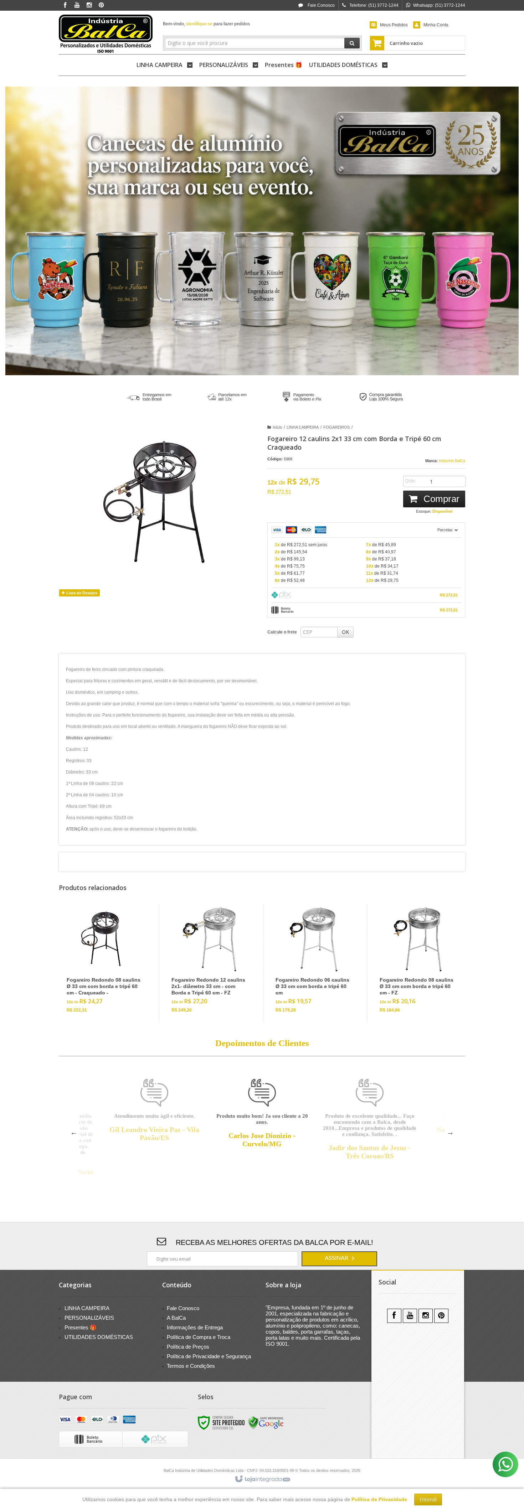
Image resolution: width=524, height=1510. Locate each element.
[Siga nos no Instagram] (89, 5)
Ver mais (109, 989)
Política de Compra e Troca (198, 1337)
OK (345, 632)
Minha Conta (435, 24)
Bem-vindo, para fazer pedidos (206, 23)
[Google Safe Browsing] (266, 1422)
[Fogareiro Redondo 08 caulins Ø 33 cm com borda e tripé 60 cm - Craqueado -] (104, 963)
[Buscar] (352, 43)
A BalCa (176, 1318)
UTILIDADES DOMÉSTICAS (99, 1337)
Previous (73, 1132)
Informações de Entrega (195, 1327)
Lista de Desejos (81, 593)
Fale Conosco (321, 5)
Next (450, 1132)
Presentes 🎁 (81, 1327)
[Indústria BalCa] (106, 34)
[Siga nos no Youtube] (77, 5)
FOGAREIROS (336, 427)
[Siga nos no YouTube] (410, 1316)
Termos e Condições (191, 1366)
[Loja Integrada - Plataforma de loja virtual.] (262, 1479)
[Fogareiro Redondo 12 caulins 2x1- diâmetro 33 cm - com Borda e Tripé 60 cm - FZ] (209, 963)
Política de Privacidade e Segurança (209, 1356)
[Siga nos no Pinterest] (101, 5)
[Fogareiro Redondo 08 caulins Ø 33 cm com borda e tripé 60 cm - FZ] (417, 963)
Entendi (428, 1499)
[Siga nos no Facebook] (65, 5)
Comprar (440, 498)
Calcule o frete (282, 632)
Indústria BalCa (452, 461)
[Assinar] (339, 1258)
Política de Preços (188, 1347)
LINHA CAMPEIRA (303, 427)
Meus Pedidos (394, 24)
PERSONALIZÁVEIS (89, 1318)
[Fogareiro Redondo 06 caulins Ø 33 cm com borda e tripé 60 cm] (313, 963)
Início (277, 427)
